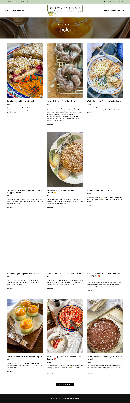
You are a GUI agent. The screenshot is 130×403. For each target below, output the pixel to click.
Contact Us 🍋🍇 (12, 1)
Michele (9, 104)
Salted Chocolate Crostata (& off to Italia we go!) (104, 357)
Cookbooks (18, 10)
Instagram (119, 2)
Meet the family (118, 10)
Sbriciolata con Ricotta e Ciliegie (21, 101)
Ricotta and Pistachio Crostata (100, 190)
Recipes (7, 10)
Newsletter (24, 1)
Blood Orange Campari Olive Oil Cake (23, 273)
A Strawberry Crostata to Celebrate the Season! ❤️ (64, 357)
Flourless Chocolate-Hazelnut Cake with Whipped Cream (24, 191)
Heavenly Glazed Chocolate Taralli (62, 101)
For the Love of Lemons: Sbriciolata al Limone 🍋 (63, 191)
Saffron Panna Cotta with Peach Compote (24, 356)
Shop (106, 10)
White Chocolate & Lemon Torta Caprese (104, 101)
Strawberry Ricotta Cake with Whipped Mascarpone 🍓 (103, 274)
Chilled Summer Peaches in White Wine (64, 273)
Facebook (122, 2)
